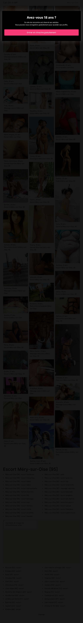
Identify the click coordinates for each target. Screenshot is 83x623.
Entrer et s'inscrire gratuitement (41, 32)
